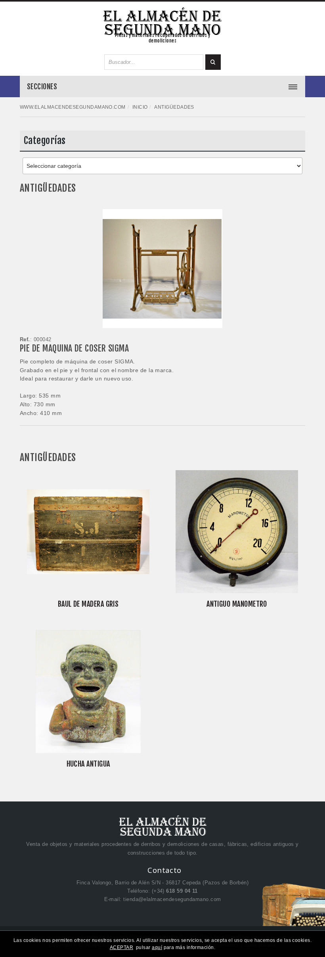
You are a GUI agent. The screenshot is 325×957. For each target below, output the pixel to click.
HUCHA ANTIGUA (88, 763)
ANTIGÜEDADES (48, 188)
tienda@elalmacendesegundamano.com (172, 899)
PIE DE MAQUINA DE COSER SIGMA (74, 348)
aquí (157, 947)
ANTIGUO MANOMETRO (236, 604)
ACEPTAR (121, 947)
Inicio (140, 107)
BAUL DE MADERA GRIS (88, 604)
